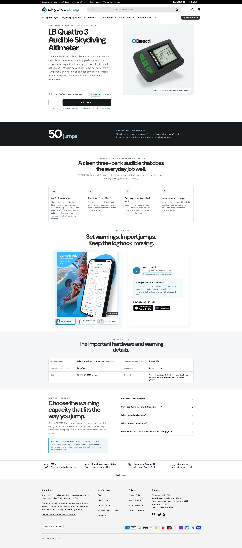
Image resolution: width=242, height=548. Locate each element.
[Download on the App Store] (143, 308)
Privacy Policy (135, 495)
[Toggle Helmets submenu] (98, 17)
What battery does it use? (134, 423)
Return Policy (135, 500)
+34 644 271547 (159, 504)
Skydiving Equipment (72, 17)
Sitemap (102, 515)
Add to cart (86, 102)
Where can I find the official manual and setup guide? (147, 431)
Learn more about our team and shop (59, 514)
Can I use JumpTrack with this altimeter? (141, 407)
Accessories (125, 17)
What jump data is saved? (133, 415)
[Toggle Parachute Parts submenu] (155, 17)
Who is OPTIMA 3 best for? (134, 398)
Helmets (92, 17)
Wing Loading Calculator (109, 510)
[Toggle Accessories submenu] (133, 17)
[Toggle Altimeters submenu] (115, 17)
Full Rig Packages (50, 17)
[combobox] (134, 9)
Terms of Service (136, 510)
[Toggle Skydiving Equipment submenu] (84, 17)
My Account (103, 500)
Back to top (121, 475)
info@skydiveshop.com (162, 507)
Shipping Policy (136, 505)
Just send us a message (92, 2)
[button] (199, 9)
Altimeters (108, 17)
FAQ (100, 495)
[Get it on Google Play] (162, 308)
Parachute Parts (146, 17)
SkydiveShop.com (53, 539)
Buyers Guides (104, 505)
